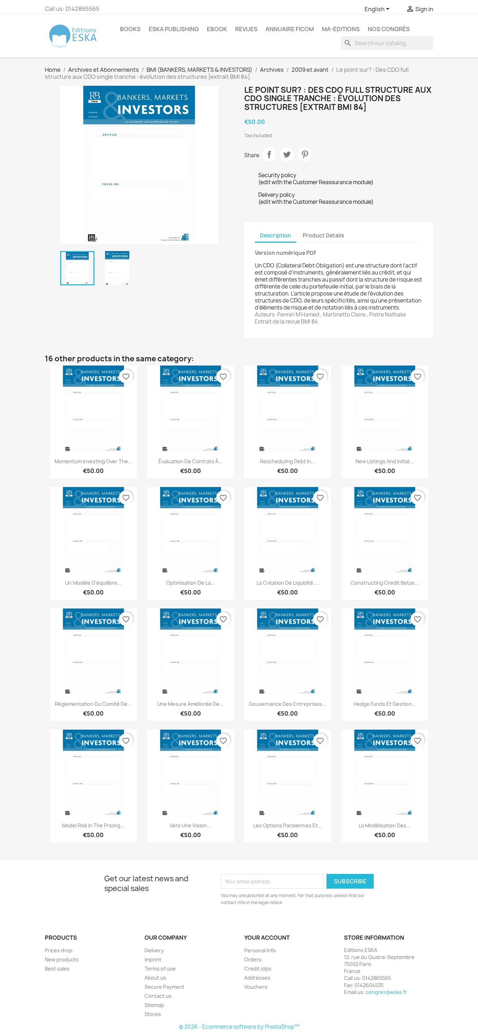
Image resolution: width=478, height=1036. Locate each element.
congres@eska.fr (386, 992)
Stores (153, 1014)
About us (155, 977)
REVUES (246, 29)
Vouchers (255, 986)
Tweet (287, 154)
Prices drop (58, 950)
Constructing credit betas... (385, 582)
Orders (252, 959)
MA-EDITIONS (341, 29)
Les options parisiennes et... (287, 825)
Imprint (153, 959)
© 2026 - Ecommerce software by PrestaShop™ (239, 1026)
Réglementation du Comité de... (93, 704)
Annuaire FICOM (290, 29)
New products (62, 959)
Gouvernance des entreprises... (287, 704)
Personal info (260, 950)
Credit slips (258, 968)
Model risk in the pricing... (93, 825)
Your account (267, 937)
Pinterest (305, 154)
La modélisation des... (384, 825)
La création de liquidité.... (287, 582)
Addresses (257, 977)
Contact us (158, 996)
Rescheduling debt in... (287, 461)
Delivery (154, 950)
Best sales (57, 968)
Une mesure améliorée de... (190, 704)
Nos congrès (389, 29)
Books (130, 29)
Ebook (217, 29)
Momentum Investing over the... (93, 461)
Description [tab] (275, 235)
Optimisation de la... (190, 582)
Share (269, 154)
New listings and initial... (385, 461)
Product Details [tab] (323, 235)
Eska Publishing (174, 29)
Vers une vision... (190, 825)
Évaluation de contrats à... (191, 461)
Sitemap (154, 1005)
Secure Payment (164, 986)
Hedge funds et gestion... (384, 704)
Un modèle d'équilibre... (93, 582)
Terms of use (160, 968)
